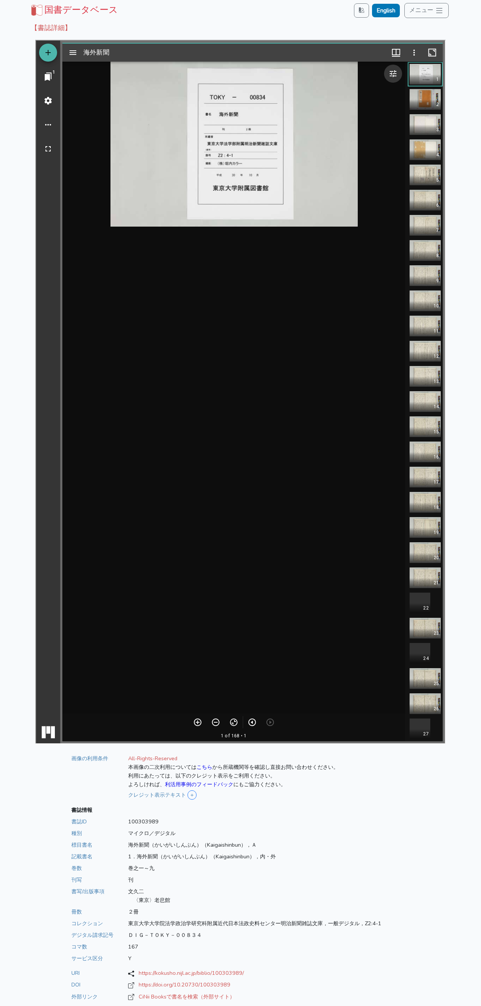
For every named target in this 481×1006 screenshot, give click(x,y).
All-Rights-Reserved (152, 758)
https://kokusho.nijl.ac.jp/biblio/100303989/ (191, 973)
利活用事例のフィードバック (199, 784)
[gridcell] (73, 10)
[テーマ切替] (361, 10)
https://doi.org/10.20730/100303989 (184, 984)
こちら (204, 767)
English (386, 10)
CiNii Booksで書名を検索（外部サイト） (187, 996)
